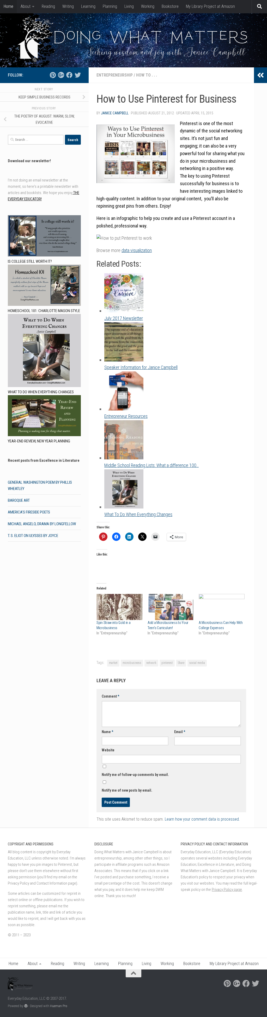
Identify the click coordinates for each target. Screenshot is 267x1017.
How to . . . (146, 75)
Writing (68, 6)
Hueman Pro (58, 1006)
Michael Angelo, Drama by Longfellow (42, 524)
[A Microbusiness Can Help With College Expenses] (222, 607)
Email (179, 732)
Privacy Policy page (227, 889)
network (151, 663)
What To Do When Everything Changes (41, 392)
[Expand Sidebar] (260, 75)
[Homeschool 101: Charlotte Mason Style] (44, 286)
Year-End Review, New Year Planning (39, 441)
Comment (110, 696)
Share (181, 663)
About (26, 6)
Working (147, 6)
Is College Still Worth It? (30, 261)
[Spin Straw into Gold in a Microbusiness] (119, 607)
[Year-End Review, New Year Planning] (44, 416)
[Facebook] (69, 75)
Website (108, 750)
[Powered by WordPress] (26, 1006)
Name (107, 732)
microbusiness (132, 663)
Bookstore (170, 6)
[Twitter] (78, 75)
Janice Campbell (115, 113)
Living (129, 6)
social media (197, 663)
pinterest (167, 663)
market (113, 663)
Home (8, 6)
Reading (48, 6)
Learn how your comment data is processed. (202, 819)
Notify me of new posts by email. (127, 790)
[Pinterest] (53, 75)
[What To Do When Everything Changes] (44, 351)
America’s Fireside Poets (29, 512)
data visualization (137, 250)
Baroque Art (19, 500)
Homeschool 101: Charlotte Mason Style (44, 310)
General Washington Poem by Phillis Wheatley (40, 485)
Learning (88, 6)
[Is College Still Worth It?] (44, 236)
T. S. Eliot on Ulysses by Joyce (33, 535)
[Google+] (61, 75)
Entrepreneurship (114, 75)
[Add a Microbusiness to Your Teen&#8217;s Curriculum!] (170, 607)
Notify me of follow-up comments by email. (135, 775)
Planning (110, 6)
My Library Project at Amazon (210, 6)
